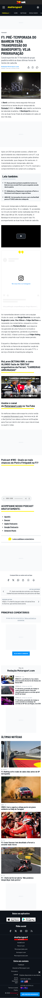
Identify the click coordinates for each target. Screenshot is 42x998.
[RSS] (32, 931)
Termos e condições (14, 988)
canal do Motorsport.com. (13, 416)
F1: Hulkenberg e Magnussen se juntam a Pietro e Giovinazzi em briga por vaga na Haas (21, 192)
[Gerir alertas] (34, 580)
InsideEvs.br (21, 942)
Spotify (7, 517)
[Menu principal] (3, 7)
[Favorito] (33, 67)
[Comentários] (38, 67)
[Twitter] (13, 580)
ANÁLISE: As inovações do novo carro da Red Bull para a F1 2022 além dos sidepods (21, 198)
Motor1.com (21, 946)
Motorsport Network (17, 993)
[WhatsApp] (18, 580)
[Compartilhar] (29, 67)
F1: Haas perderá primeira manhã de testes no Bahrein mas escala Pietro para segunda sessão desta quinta (21, 185)
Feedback (21, 965)
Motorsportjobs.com (21, 949)
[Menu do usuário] (38, 7)
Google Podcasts (11, 527)
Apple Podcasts (10, 524)
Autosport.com (21, 952)
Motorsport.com (13, 405)
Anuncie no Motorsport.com (21, 968)
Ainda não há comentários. (21, 619)
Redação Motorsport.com (10, 66)
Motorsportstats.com (21, 955)
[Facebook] (8, 580)
